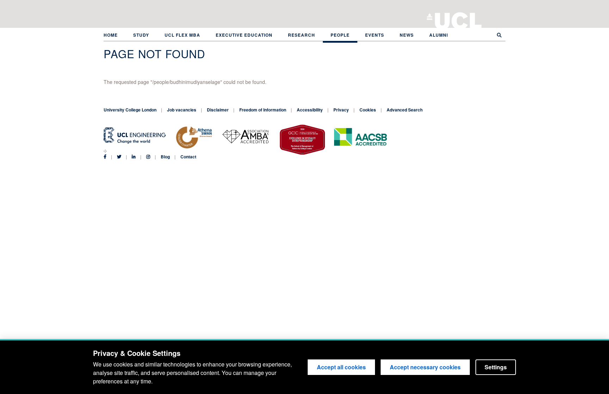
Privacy (341, 110)
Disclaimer (218, 110)
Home (111, 35)
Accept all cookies (341, 367)
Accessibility (310, 110)
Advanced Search (405, 110)
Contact (188, 156)
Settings (496, 367)
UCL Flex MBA (182, 35)
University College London (458, 19)
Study (141, 35)
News (407, 35)
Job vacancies (181, 110)
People (340, 35)
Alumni (438, 35)
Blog (165, 156)
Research (301, 35)
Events (374, 35)
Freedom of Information (262, 110)
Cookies (367, 110)
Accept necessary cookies (425, 367)
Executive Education (244, 35)
